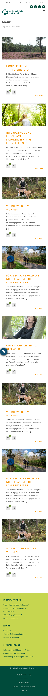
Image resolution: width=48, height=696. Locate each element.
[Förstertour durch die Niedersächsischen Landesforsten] (24, 257)
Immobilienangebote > (12, 637)
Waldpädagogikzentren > (12, 615)
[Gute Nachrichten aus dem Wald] (24, 327)
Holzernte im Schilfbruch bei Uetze (16, 650)
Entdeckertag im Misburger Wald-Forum (18, 657)
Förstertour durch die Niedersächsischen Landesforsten (22, 279)
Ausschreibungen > (10, 631)
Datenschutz (24, 683)
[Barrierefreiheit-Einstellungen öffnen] (3, 351)
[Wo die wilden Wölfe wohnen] (24, 188)
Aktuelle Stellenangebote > (13, 634)
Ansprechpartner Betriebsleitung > (16, 605)
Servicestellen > (9, 611)
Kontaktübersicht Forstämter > (14, 608)
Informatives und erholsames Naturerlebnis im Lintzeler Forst (18, 138)
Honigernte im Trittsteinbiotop (18, 67)
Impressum (24, 679)
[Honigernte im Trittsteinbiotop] (24, 48)
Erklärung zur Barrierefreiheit (24, 687)
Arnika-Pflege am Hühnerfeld (14, 653)
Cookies (24, 691)
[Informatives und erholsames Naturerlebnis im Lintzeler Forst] (24, 115)
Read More (39, 95)
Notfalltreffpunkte (24, 675)
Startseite (20, 32)
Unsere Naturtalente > (11, 618)
